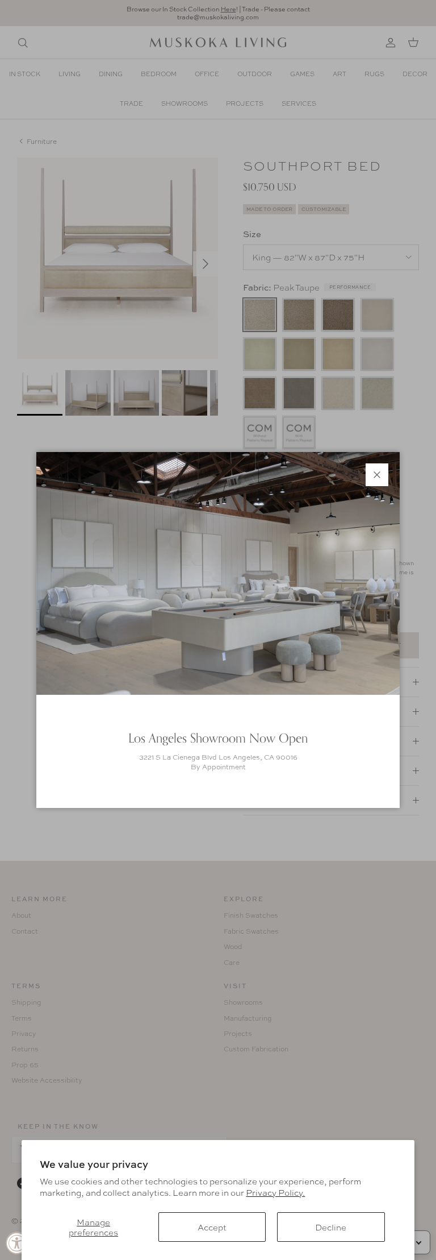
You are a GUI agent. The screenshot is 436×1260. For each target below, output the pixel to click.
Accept (212, 1227)
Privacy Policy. (275, 1192)
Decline (330, 1227)
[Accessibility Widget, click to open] (17, 1243)
